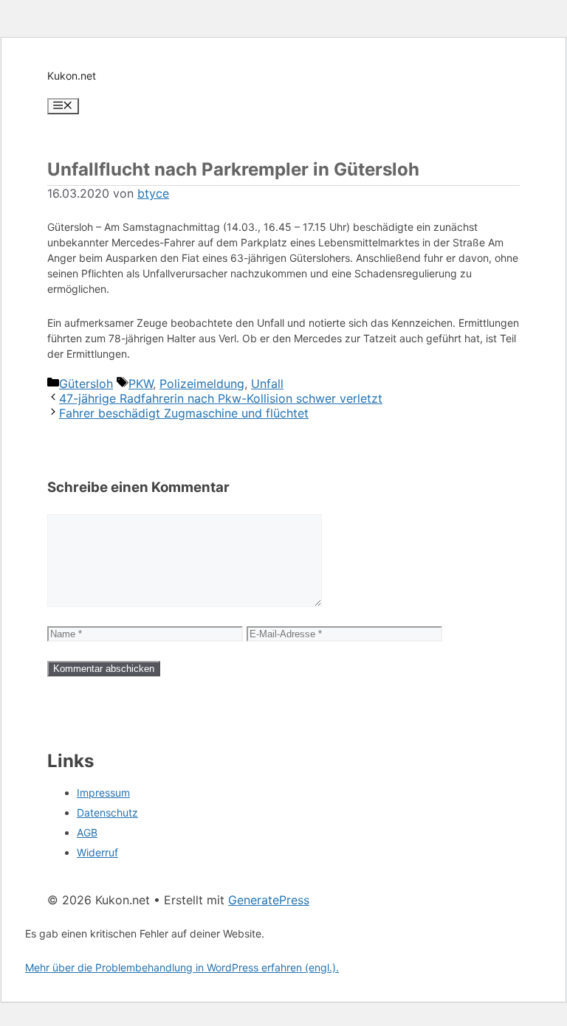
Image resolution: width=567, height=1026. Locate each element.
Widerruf (97, 852)
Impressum (103, 792)
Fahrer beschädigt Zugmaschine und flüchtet (184, 413)
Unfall (267, 383)
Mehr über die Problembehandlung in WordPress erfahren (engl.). (182, 967)
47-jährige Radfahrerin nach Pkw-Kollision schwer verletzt (220, 398)
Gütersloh (86, 383)
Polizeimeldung (201, 383)
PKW (140, 383)
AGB (87, 832)
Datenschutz (107, 812)
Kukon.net (71, 75)
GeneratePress (268, 899)
